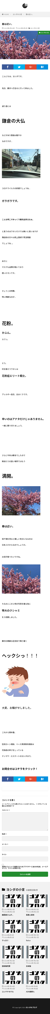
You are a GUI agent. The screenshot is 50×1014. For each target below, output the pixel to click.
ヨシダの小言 (17, 14)
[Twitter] (19, 67)
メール (5, 844)
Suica (28, 940)
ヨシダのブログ (31, 1007)
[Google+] (31, 67)
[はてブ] (42, 67)
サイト (4, 854)
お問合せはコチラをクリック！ (20, 768)
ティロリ (5, 940)
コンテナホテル (8, 992)
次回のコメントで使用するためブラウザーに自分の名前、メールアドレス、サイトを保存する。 (25, 867)
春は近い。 (29, 14)
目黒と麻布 (30, 915)
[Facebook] (7, 67)
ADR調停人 (30, 992)
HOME (6, 14)
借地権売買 (6, 966)
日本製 (28, 966)
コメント (6, 810)
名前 (4, 834)
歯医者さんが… (7, 915)
